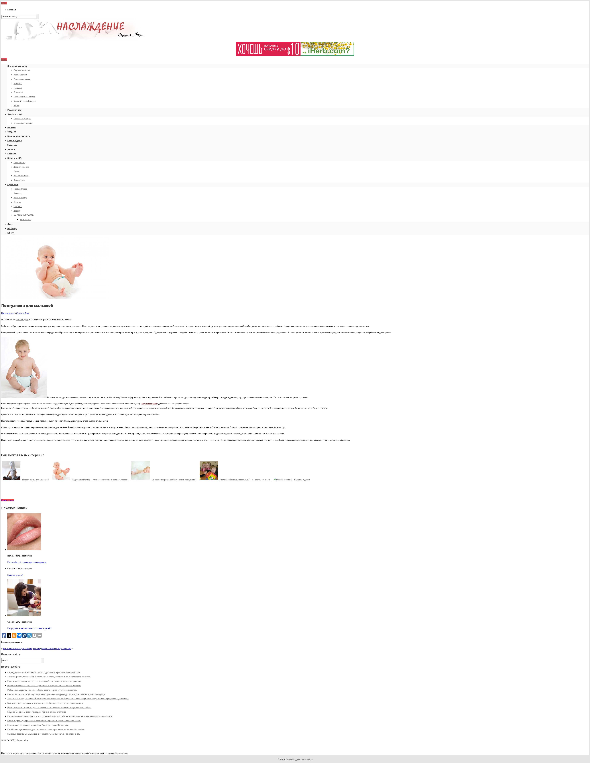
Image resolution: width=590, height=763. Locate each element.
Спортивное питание (23, 123)
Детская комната (21, 167)
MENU (4, 3)
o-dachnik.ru (307, 759)
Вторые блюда (20, 198)
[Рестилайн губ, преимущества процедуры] (24, 549)
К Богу (10, 233)
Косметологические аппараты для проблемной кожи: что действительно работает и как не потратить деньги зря (59, 716)
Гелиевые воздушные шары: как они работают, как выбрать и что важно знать (43, 734)
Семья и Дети (14, 141)
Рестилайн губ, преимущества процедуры (26, 562)
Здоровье (12, 145)
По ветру (12, 229)
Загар (16, 105)
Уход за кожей (20, 75)
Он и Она (11, 127)
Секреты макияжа (22, 70)
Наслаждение (7, 313)
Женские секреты (17, 66)
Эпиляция (18, 92)
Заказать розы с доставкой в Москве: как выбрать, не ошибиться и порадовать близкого (48, 677)
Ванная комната (21, 176)
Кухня (16, 171)
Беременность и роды (18, 136)
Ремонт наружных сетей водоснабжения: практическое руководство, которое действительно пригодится (56, 694)
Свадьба (11, 132)
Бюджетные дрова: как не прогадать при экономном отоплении (36, 712)
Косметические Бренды (24, 101)
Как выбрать (19, 162)
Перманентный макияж (24, 97)
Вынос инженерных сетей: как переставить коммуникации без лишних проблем (44, 685)
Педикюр (18, 88)
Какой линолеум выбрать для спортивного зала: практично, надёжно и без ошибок (46, 729)
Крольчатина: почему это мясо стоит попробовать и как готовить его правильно (44, 681)
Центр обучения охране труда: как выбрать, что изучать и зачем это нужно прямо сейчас (49, 707)
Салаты (17, 202)
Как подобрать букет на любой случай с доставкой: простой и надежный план (43, 672)
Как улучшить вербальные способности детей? (29, 628)
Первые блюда (20, 189)
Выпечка (18, 193)
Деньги (11, 149)
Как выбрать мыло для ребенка (17, 648)
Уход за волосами (22, 79)
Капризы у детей (15, 575)
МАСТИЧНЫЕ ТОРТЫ (24, 215)
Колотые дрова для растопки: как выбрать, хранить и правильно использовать (44, 721)
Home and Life (14, 158)
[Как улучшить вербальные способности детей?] (24, 615)
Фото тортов (25, 219)
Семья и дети (7, 500)
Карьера (11, 154)
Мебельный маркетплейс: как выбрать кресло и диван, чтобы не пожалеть (42, 690)
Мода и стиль (14, 110)
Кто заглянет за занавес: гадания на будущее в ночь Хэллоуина (37, 725)
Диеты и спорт (15, 114)
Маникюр (18, 83)
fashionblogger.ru (293, 759)
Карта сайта (22, 740)
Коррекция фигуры (22, 119)
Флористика (19, 180)
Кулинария (12, 185)
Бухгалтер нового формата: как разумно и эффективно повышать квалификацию (45, 703)
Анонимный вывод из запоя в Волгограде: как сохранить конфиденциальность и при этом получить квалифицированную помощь (68, 699)
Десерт (17, 211)
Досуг (10, 224)
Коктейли (18, 206)
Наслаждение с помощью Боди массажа (52, 648)
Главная (11, 10)
